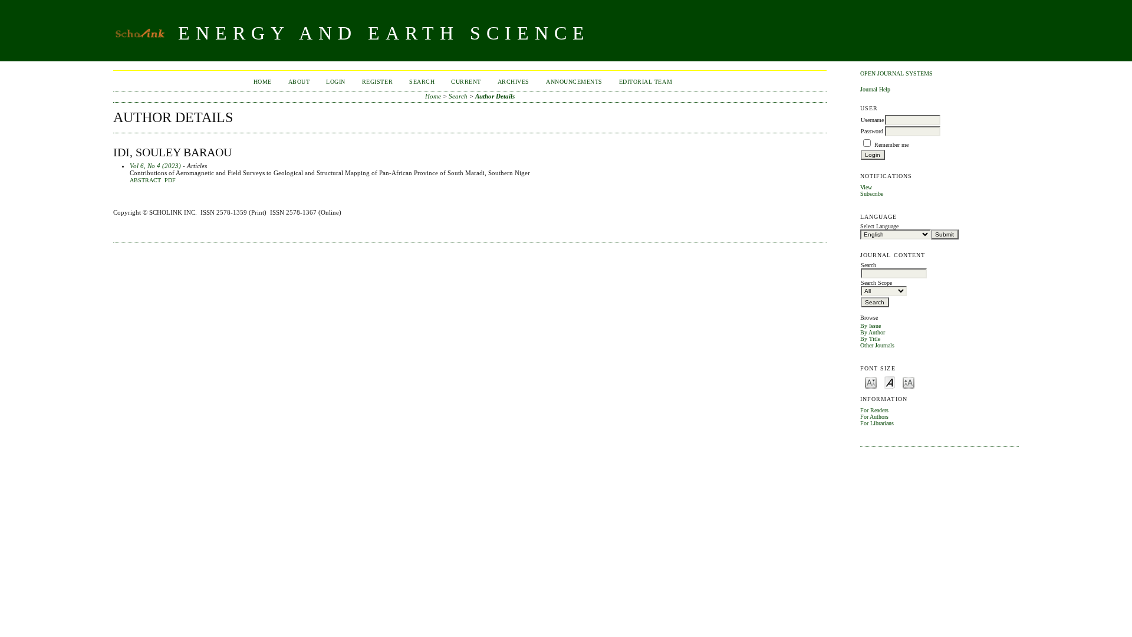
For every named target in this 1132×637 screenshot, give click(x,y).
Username (872, 120)
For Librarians (877, 423)
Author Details (495, 96)
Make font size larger (908, 382)
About (299, 81)
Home (263, 81)
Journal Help (875, 89)
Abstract (145, 180)
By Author (872, 332)
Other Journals (877, 345)
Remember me (891, 145)
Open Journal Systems (896, 73)
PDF (170, 180)
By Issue (870, 326)
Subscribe (871, 194)
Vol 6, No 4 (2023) (155, 165)
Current (466, 81)
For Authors (874, 416)
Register (377, 81)
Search (422, 81)
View (866, 187)
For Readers (874, 410)
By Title (870, 339)
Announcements (574, 81)
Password (872, 131)
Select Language (879, 226)
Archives (513, 81)
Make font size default (890, 382)
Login (335, 81)
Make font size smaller (871, 382)
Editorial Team (645, 81)
